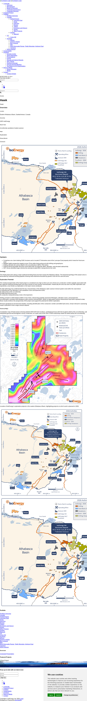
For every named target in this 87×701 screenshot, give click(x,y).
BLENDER (18, 700)
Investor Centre (11, 54)
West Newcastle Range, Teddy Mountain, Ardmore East (27, 46)
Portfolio (5, 14)
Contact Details (11, 73)
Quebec (12, 32)
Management (11, 6)
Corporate (6, 3)
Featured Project (8, 12)
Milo (11, 45)
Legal (21, 698)
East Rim (16, 23)
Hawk (15, 22)
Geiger (16, 29)
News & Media (7, 67)
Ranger (16, 25)
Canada (9, 17)
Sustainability (7, 51)
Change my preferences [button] (71, 695)
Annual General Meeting (14, 64)
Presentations (11, 57)
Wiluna (12, 40)
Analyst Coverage (12, 63)
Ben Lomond (14, 43)
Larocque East (18, 20)
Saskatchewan (14, 19)
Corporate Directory (13, 11)
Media (9, 70)
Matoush (16, 34)
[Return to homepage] (5, 0)
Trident (16, 26)
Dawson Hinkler (15, 41)
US (8, 35)
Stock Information (12, 55)
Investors (6, 52)
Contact (5, 72)
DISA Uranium (11, 49)
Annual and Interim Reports (15, 60)
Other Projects (18, 31)
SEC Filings (10, 61)
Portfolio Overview (12, 16)
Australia (9, 38)
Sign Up (3, 677)
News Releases (11, 69)
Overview (9, 5)
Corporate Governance (14, 9)
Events (9, 58)
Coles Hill (13, 37)
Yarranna (13, 48)
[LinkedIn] (4, 86)
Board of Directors (12, 8)
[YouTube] (4, 87)
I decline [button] (58, 695)
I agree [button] (51, 695)
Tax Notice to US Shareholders (16, 66)
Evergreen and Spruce (20, 28)
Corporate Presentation (7, 654)
